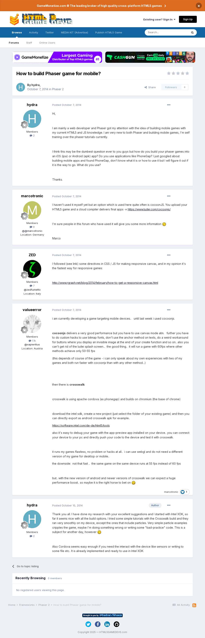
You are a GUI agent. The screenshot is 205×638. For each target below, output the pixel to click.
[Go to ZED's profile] (32, 269)
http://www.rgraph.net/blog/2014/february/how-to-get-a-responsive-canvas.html (105, 282)
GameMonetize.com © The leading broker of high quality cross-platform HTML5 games (99, 5)
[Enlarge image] (164, 224)
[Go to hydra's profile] (20, 87)
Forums (14, 42)
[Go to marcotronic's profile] (32, 210)
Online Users (47, 42)
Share (151, 87)
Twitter (49, 32)
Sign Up (188, 19)
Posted (66, 104)
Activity (33, 32)
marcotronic (32, 196)
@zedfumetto (32, 289)
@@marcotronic (32, 230)
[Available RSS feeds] (194, 605)
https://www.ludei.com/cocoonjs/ (149, 209)
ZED (32, 255)
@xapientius (32, 344)
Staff (29, 42)
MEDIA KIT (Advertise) (74, 32)
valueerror (32, 310)
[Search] (192, 32)
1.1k (33, 340)
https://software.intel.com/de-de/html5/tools (81, 425)
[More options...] (169, 105)
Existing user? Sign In (158, 19)
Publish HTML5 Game (108, 32)
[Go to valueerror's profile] (32, 324)
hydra (35, 85)
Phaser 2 (58, 89)
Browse (17, 32)
